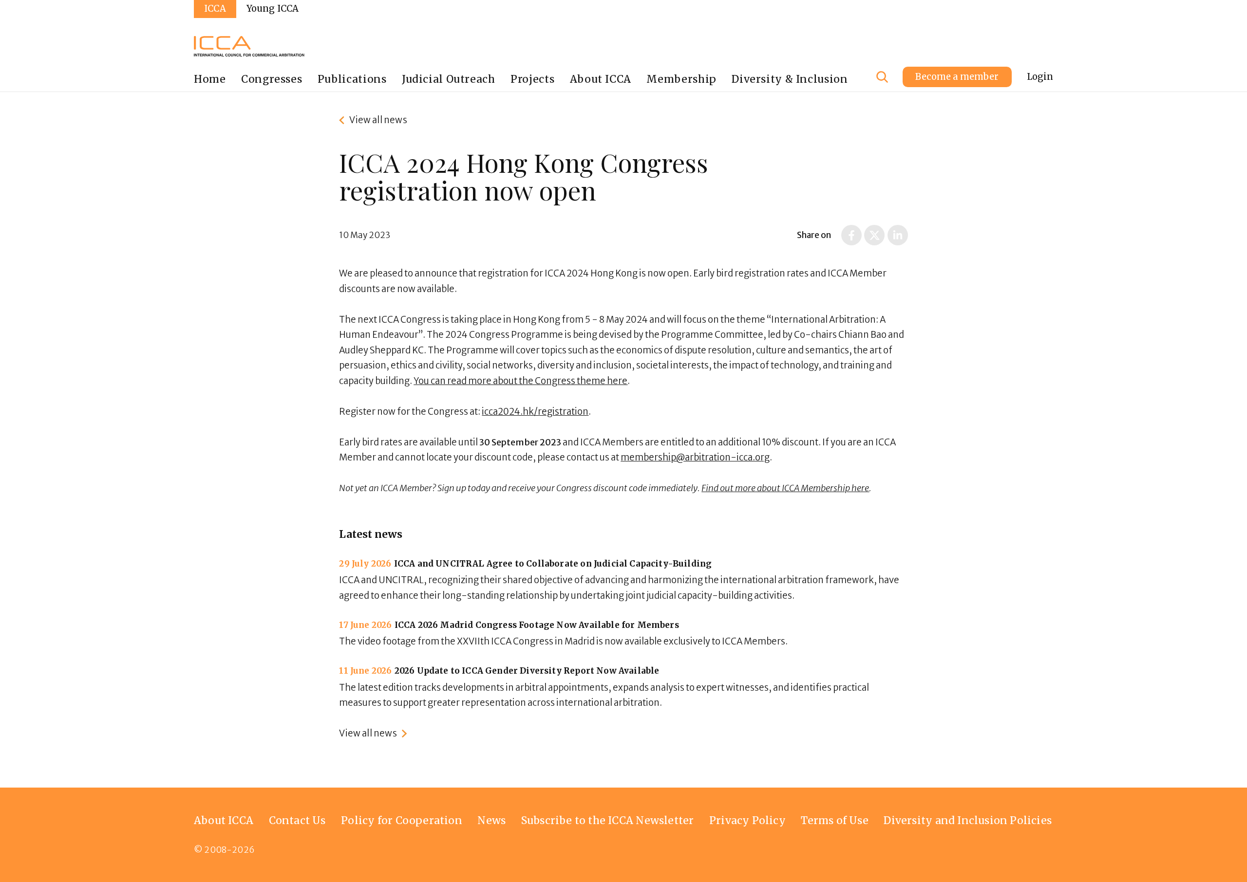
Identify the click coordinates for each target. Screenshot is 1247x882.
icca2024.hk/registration (535, 411)
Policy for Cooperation (401, 820)
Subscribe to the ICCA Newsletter (607, 820)
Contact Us (297, 820)
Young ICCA (272, 8)
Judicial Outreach (448, 79)
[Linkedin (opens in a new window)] (898, 235)
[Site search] (882, 77)
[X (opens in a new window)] (874, 235)
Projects (532, 79)
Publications (352, 79)
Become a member (957, 76)
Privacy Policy (747, 820)
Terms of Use (835, 820)
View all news (378, 120)
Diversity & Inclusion (790, 79)
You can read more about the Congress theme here (520, 380)
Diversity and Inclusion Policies (968, 820)
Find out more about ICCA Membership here (785, 488)
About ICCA (600, 79)
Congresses (271, 79)
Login (1040, 76)
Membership (681, 79)
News (491, 820)
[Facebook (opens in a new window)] (851, 235)
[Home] (249, 46)
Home (210, 79)
